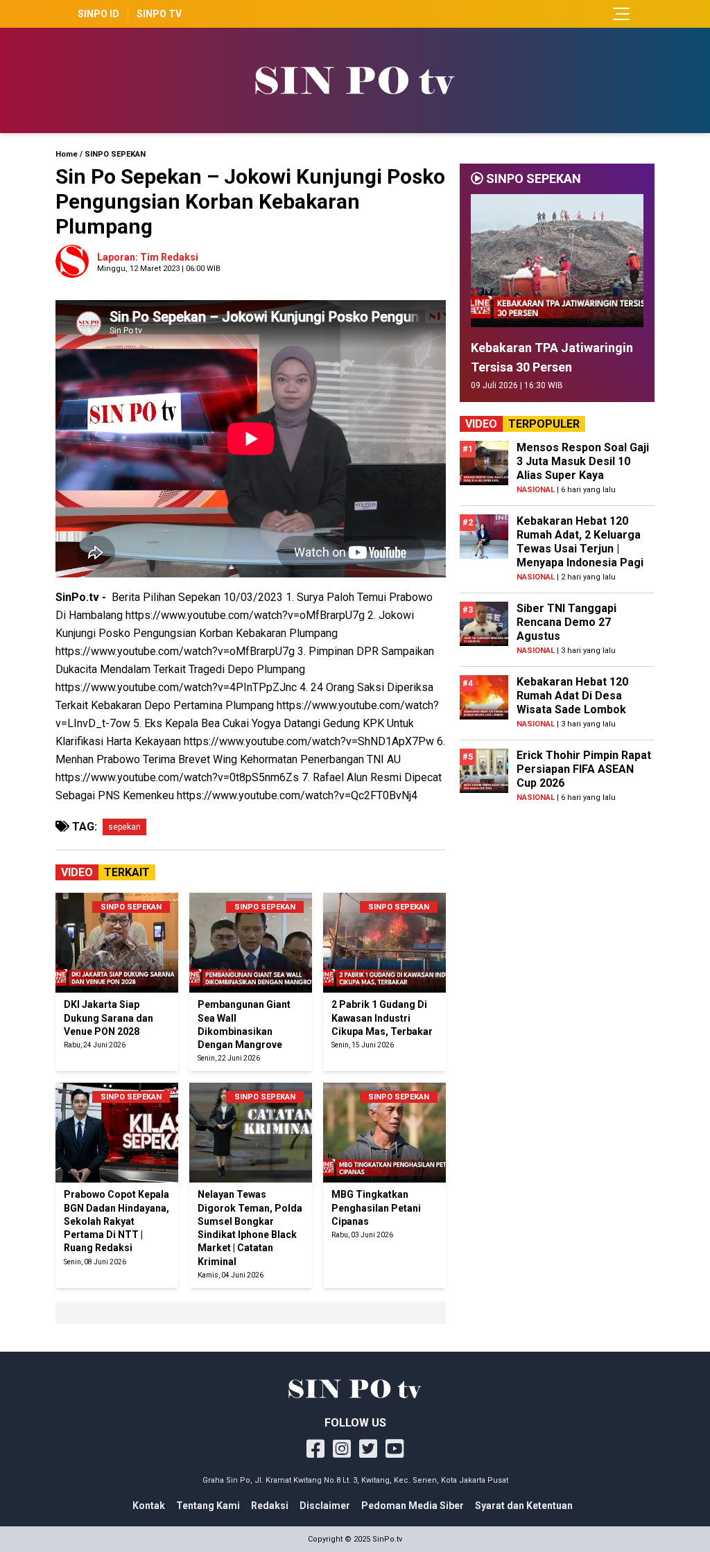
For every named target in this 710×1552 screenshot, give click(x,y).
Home (66, 154)
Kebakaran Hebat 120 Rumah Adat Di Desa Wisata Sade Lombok (572, 695)
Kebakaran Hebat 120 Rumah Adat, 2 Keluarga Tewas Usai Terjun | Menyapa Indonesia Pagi (580, 541)
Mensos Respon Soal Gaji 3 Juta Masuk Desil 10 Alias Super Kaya (583, 461)
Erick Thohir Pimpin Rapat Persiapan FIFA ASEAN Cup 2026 (584, 769)
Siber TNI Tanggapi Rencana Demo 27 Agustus (566, 622)
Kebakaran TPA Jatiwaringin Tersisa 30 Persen (552, 357)
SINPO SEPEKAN (115, 154)
